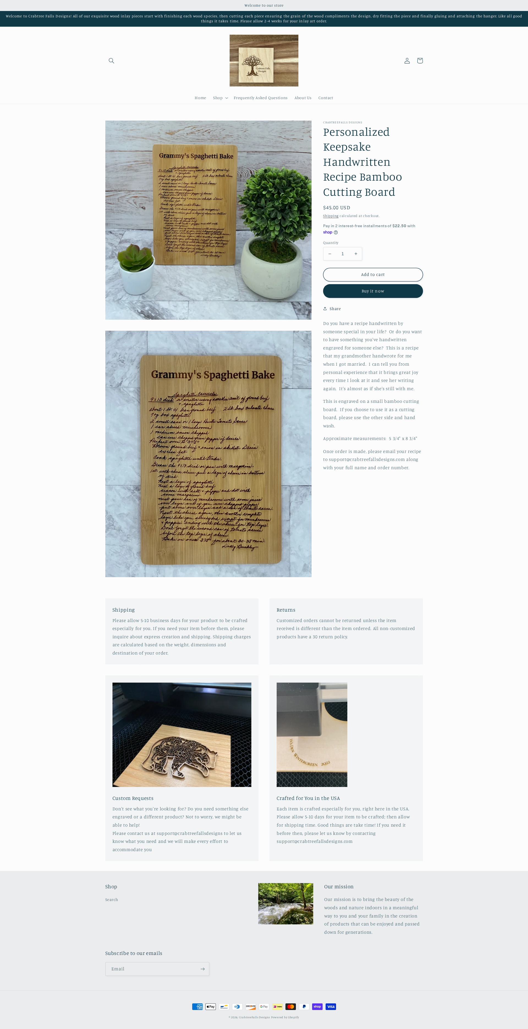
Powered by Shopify (285, 1017)
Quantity (330, 242)
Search (111, 899)
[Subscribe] (202, 969)
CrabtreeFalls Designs (254, 1017)
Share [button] (335, 308)
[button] (111, 60)
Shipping (331, 216)
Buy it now (373, 291)
